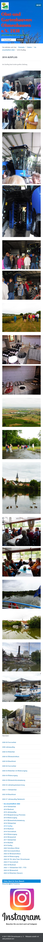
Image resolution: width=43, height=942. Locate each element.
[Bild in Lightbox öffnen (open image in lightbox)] (21, 85)
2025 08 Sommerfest (9, 766)
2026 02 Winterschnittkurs (10, 756)
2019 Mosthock (9, 809)
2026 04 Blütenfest (8, 752)
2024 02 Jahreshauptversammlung (13, 785)
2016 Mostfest (8, 842)
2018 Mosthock (9, 829)
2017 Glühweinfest (10, 840)
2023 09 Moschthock (9, 794)
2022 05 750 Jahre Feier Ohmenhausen (17, 859)
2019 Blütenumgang (10, 817)
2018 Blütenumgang (10, 834)
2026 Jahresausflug (8, 747)
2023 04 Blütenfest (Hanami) (13, 873)
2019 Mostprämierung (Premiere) (14, 815)
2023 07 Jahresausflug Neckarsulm (13, 799)
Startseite (21, 47)
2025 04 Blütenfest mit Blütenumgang (14, 771)
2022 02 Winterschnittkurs (12, 853)
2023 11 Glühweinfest (9, 790)
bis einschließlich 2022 (12, 804)
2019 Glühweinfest (10, 806)
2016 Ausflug (8, 845)
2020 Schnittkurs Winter (11, 848)
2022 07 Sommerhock (11, 862)
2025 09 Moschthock (9, 761)
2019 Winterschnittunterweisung (14, 820)
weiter (38, 907)
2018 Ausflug (8, 826)
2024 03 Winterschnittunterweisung (13, 780)
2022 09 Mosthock (10, 865)
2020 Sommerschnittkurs (12, 851)
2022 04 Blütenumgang (11, 856)
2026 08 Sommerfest (9, 742)
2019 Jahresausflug (10, 812)
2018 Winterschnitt (10, 837)
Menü (38, 5)
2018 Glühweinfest (10, 823)
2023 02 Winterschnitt (11, 870)
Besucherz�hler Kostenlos (11, 884)
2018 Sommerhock (10, 831)
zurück (4, 907)
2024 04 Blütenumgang (10, 775)
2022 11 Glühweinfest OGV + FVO (15, 867)
